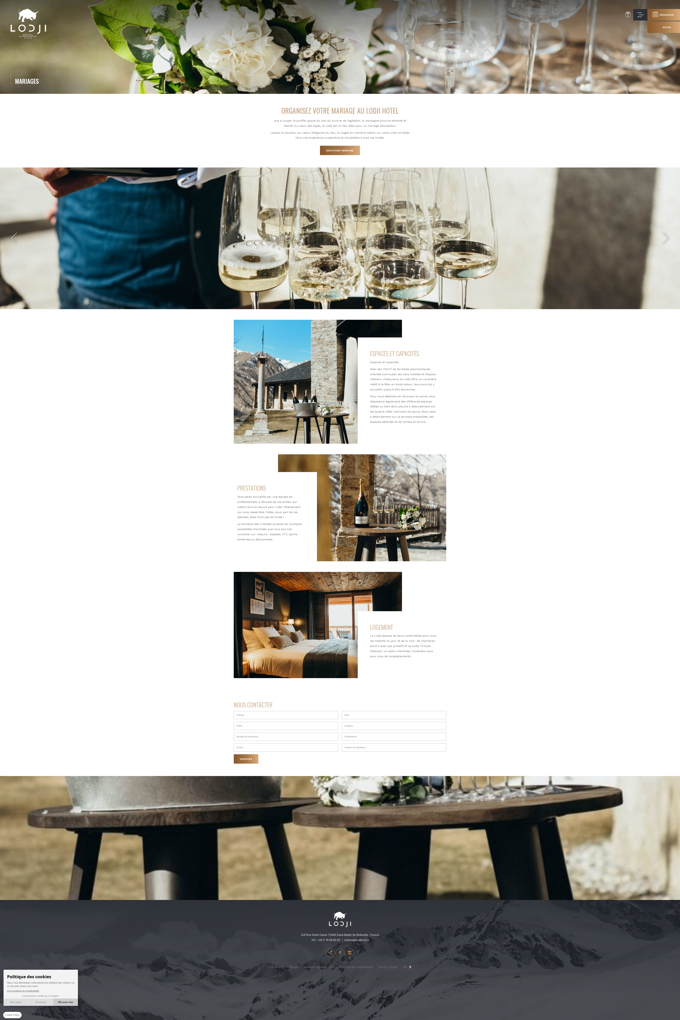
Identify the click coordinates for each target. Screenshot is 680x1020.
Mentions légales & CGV (319, 967)
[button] (14, 238)
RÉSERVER (667, 14)
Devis (667, 27)
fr (405, 967)
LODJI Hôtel (276, 967)
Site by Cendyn (388, 967)
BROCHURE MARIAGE (340, 150)
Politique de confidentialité (356, 967)
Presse (293, 967)
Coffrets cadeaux (628, 14)
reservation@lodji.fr (356, 940)
